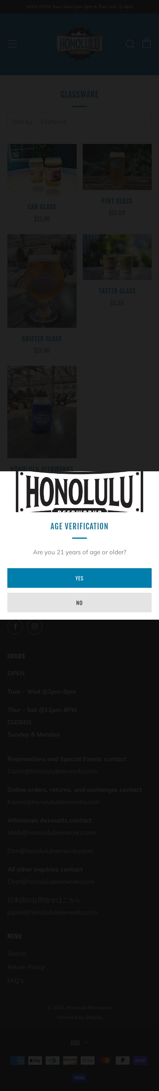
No (79, 602)
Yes (79, 578)
